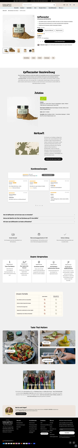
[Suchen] (54, 4)
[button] (40, 33)
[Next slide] (32, 31)
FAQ (53, 57)
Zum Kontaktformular (20, 413)
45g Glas (40, 30)
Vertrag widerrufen (44, 433)
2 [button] (37, 205)
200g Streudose (59, 30)
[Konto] (67, 4)
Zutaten (33, 57)
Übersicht (5, 10)
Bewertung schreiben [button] (48, 175)
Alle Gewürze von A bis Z (13, 10)
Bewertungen (47, 57)
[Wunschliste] (70, 5)
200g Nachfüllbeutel (49, 30)
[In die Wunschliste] (33, 16)
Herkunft (39, 57)
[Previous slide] (5, 31)
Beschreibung (26, 57)
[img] (11, 181)
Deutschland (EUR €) (8, 440)
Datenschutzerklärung (65, 437)
